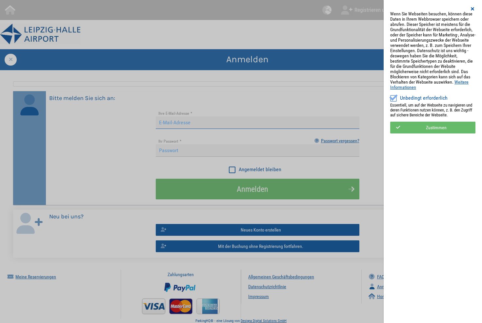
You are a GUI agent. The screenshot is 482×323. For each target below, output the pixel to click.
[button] (473, 9)
